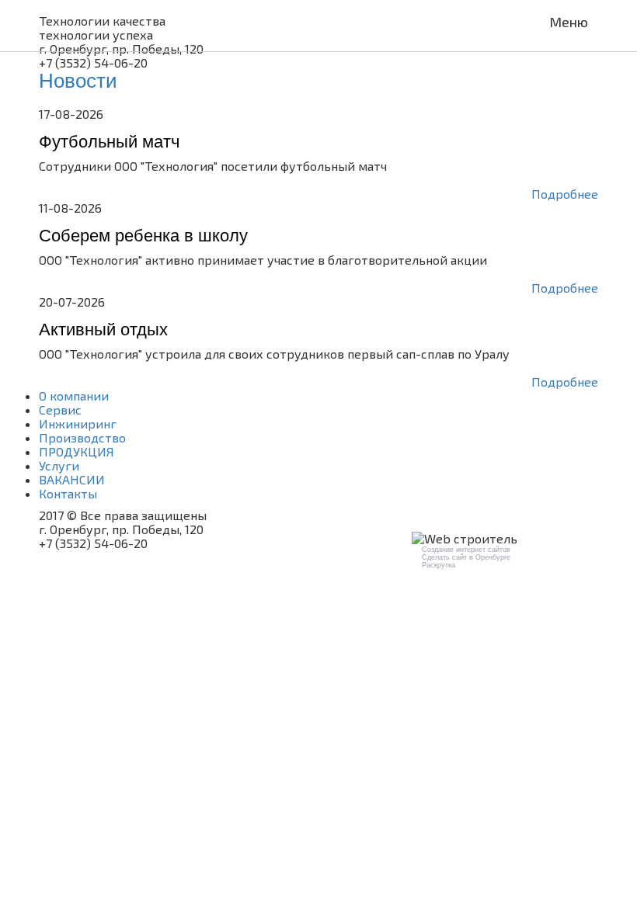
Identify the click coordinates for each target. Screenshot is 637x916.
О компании (74, 395)
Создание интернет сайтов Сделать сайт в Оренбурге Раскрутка (466, 557)
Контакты (68, 493)
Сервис (60, 409)
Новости (78, 80)
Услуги (59, 465)
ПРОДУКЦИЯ (76, 451)
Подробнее (564, 194)
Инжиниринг (78, 423)
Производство (82, 437)
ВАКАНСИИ (72, 479)
